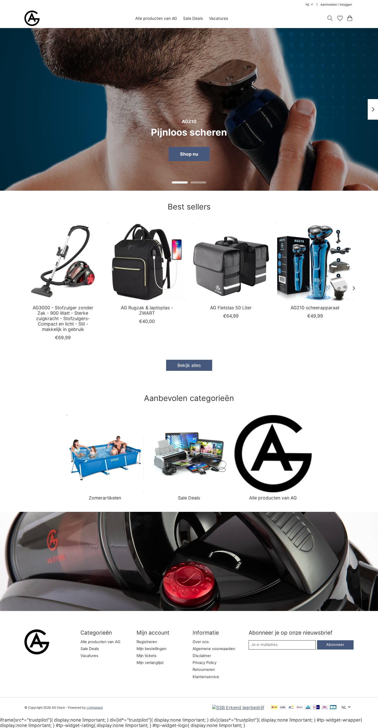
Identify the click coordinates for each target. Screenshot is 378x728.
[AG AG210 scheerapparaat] (315, 262)
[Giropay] (316, 707)
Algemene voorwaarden (214, 648)
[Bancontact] (291, 707)
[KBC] (308, 707)
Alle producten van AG (156, 18)
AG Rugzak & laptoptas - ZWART (147, 310)
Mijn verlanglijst (150, 662)
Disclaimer (202, 655)
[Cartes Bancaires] (333, 707)
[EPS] (324, 707)
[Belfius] (299, 707)
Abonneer (335, 644)
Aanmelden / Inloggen (336, 4)
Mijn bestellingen (152, 648)
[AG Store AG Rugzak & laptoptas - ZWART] (147, 262)
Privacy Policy (205, 662)
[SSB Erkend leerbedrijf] (238, 707)
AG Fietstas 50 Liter (231, 307)
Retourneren (204, 669)
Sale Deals (193, 18)
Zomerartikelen (105, 498)
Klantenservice (206, 676)
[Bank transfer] (283, 707)
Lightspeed (95, 707)
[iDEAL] (274, 707)
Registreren (147, 641)
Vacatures (218, 18)
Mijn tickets (147, 655)
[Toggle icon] (330, 18)
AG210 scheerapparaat (315, 307)
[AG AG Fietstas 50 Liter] (231, 262)
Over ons (201, 641)
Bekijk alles (189, 365)
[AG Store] (32, 18)
